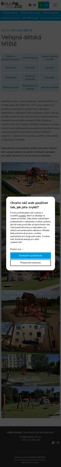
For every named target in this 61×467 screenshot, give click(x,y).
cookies (22, 215)
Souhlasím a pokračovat (30, 255)
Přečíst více (15, 249)
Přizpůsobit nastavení (30, 262)
